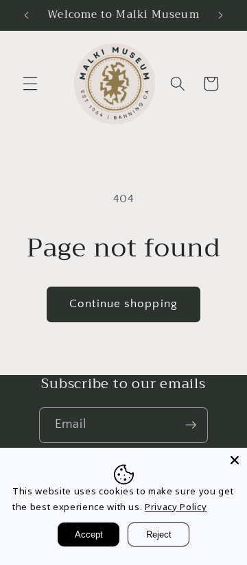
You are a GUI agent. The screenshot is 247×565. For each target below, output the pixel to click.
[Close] (235, 460)
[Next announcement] (221, 15)
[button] (30, 83)
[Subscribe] (190, 425)
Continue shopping (123, 304)
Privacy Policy (176, 507)
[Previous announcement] (27, 15)
